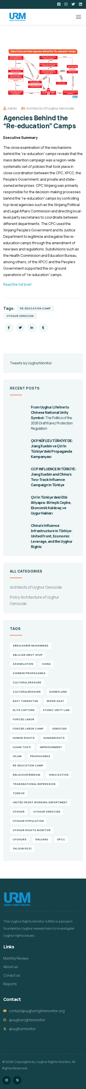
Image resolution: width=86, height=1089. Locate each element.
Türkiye (19, 793)
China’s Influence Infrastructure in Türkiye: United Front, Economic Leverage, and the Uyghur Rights (52, 536)
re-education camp (35, 308)
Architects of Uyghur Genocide (50, 108)
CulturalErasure (27, 691)
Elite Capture (24, 710)
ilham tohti (22, 747)
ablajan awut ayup (28, 654)
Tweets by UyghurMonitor (31, 363)
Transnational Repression (34, 784)
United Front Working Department (40, 802)
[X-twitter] (17, 1080)
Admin (12, 108)
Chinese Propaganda (29, 673)
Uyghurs (20, 839)
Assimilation (23, 664)
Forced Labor (23, 719)
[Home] (17, 899)
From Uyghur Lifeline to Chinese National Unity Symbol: (52, 418)
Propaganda (40, 756)
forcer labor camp (28, 728)
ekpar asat (55, 701)
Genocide (59, 728)
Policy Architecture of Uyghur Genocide (34, 600)
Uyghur (19, 811)
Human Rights (24, 737)
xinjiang (42, 839)
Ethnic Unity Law (56, 710)
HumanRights (54, 737)
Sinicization (59, 774)
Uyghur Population (28, 820)
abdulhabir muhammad (31, 645)
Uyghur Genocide (20, 316)
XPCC (61, 839)
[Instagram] (6, 1080)
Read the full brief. (17, 284)
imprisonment (51, 747)
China (46, 664)
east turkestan (25, 701)
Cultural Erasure (27, 682)
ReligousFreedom (26, 774)
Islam (17, 756)
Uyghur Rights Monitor (32, 830)
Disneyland (58, 691)
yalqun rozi (22, 848)
